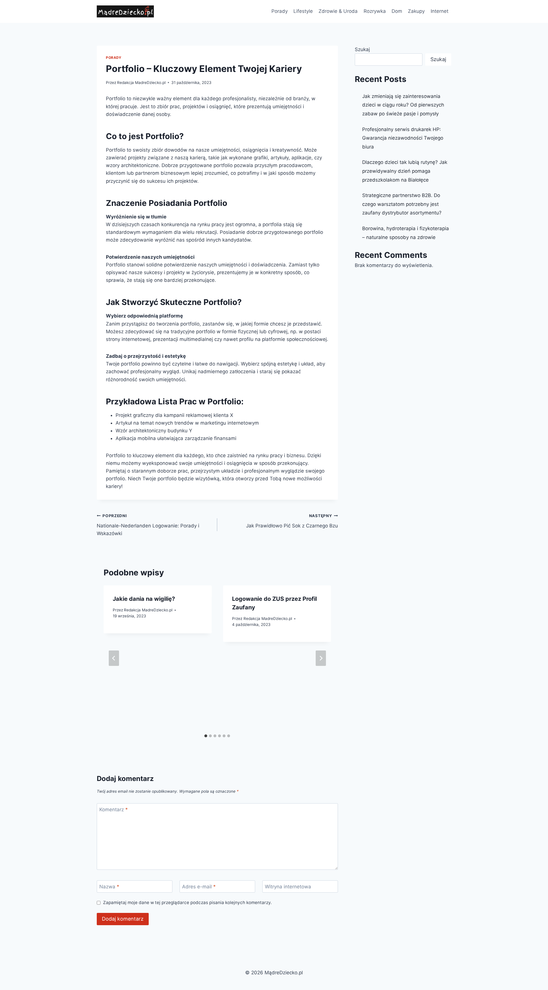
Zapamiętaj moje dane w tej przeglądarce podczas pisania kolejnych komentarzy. (187, 902)
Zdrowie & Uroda (338, 11)
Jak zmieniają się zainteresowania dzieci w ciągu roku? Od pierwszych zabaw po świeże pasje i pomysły (403, 105)
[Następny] (321, 658)
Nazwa (109, 886)
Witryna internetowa (288, 886)
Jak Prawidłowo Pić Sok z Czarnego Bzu (292, 521)
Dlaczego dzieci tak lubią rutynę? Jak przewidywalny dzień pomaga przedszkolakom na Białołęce (404, 170)
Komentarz (113, 809)
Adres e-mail (199, 886)
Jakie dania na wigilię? (144, 598)
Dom (397, 11)
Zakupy (416, 11)
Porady (279, 11)
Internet (439, 11)
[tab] (205, 735)
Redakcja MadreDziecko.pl (141, 82)
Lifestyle (303, 11)
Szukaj (362, 49)
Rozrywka (375, 11)
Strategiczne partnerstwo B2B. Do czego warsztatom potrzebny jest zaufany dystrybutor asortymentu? (402, 204)
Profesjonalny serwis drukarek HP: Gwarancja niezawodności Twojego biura (402, 138)
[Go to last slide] (114, 658)
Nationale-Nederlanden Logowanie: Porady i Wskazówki (148, 524)
